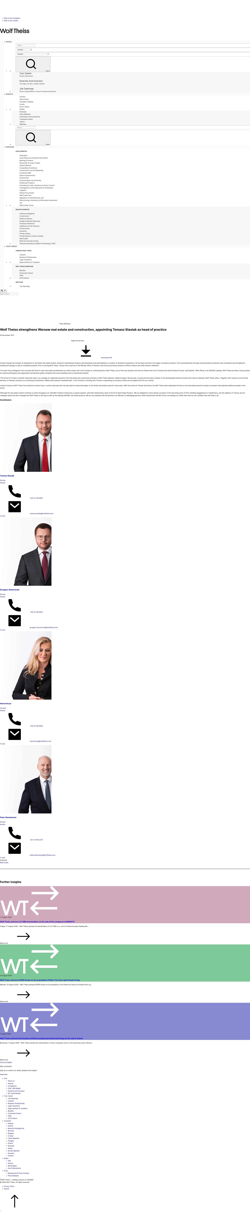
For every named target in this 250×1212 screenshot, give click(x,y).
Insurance (23, 231)
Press (6, 1171)
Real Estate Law (25, 195)
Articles (22, 97)
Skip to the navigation (12, 18)
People (9, 42)
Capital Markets (25, 165)
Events (22, 104)
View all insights (6, 1062)
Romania (11, 1146)
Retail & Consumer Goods (29, 241)
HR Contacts (24, 278)
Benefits (22, 270)
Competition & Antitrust (28, 168)
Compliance (12, 1086)
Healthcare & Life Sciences (29, 226)
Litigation (23, 190)
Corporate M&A (25, 173)
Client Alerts (24, 99)
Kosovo (10, 1163)
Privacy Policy (9, 1186)
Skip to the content (11, 21)
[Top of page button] (14, 1208)
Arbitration (23, 155)
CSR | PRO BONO (14, 1088)
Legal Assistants (26, 260)
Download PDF (106, 358)
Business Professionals (28, 257)
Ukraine (10, 1156)
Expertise (10, 147)
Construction (24, 216)
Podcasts (23, 112)
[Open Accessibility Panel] (0, 1211)
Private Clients (25, 234)
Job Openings (25, 286)
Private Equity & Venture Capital (31, 236)
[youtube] (6, 1193)
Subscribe (3, 1074)
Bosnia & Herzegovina (16, 1128)
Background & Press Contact (18, 1173)
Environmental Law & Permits (30, 180)
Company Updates (26, 102)
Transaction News (26, 119)
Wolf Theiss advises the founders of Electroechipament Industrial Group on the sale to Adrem (41, 1038)
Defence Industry (26, 219)
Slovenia (11, 1153)
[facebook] (1, 1193)
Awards (10, 1083)
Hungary (11, 1141)
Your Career (11, 246)
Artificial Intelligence (27, 214)
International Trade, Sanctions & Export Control (37, 185)
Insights (9, 94)
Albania (10, 1123)
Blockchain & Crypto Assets (30, 163)
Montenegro (12, 1166)
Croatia (10, 1136)
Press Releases (25, 114)
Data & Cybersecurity (27, 175)
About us (11, 1081)
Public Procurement (27, 193)
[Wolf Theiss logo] (14, 37)
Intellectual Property (27, 183)
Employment (24, 178)
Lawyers (23, 255)
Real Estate (24, 238)
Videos (22, 122)
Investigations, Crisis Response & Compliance (36, 188)
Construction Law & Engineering (31, 170)
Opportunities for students (30, 262)
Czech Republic (13, 1138)
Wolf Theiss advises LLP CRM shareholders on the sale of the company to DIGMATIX (37, 922)
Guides (22, 109)
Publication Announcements (30, 117)
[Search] (3, 290)
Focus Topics (24, 107)
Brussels (11, 1131)
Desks (6, 1158)
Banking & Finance (26, 160)
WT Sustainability (14, 1093)
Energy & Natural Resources (30, 221)
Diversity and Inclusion (16, 1091)
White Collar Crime (26, 205)
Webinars (23, 124)
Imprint (6, 1189)
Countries (7, 1121)
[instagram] (3, 1193)
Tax (21, 203)
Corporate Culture (26, 273)
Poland (10, 1143)
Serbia (10, 1148)
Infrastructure (24, 228)
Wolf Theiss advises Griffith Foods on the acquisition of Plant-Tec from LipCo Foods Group (40, 980)
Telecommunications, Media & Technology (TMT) (38, 243)
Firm (5, 1078)
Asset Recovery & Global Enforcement (34, 158)
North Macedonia (14, 1168)
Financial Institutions (27, 223)
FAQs (21, 275)
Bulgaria (11, 1133)
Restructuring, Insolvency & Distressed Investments (38, 200)
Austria (10, 1126)
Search (48, 64)
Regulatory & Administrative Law (32, 198)
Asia (9, 1161)
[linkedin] (5, 1193)
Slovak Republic (14, 1151)
